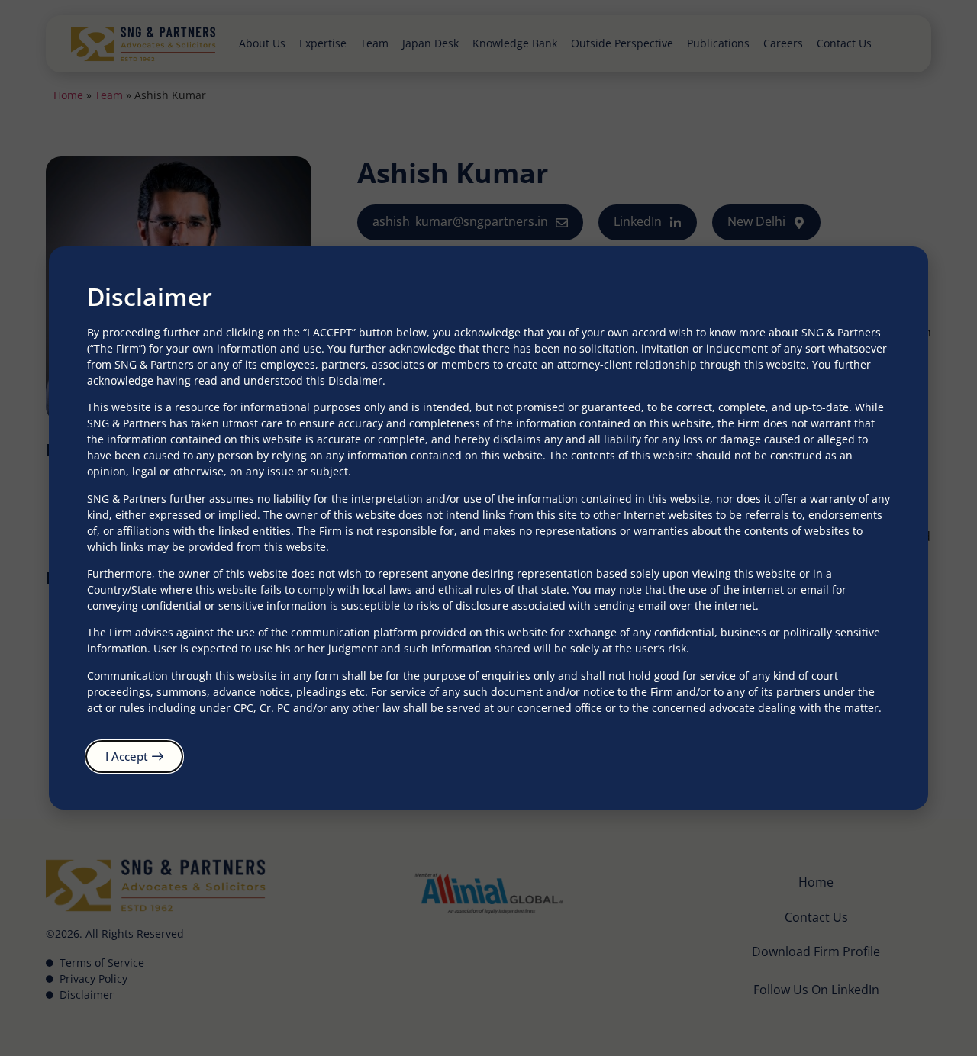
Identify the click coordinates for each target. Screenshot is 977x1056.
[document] (488, 528)
